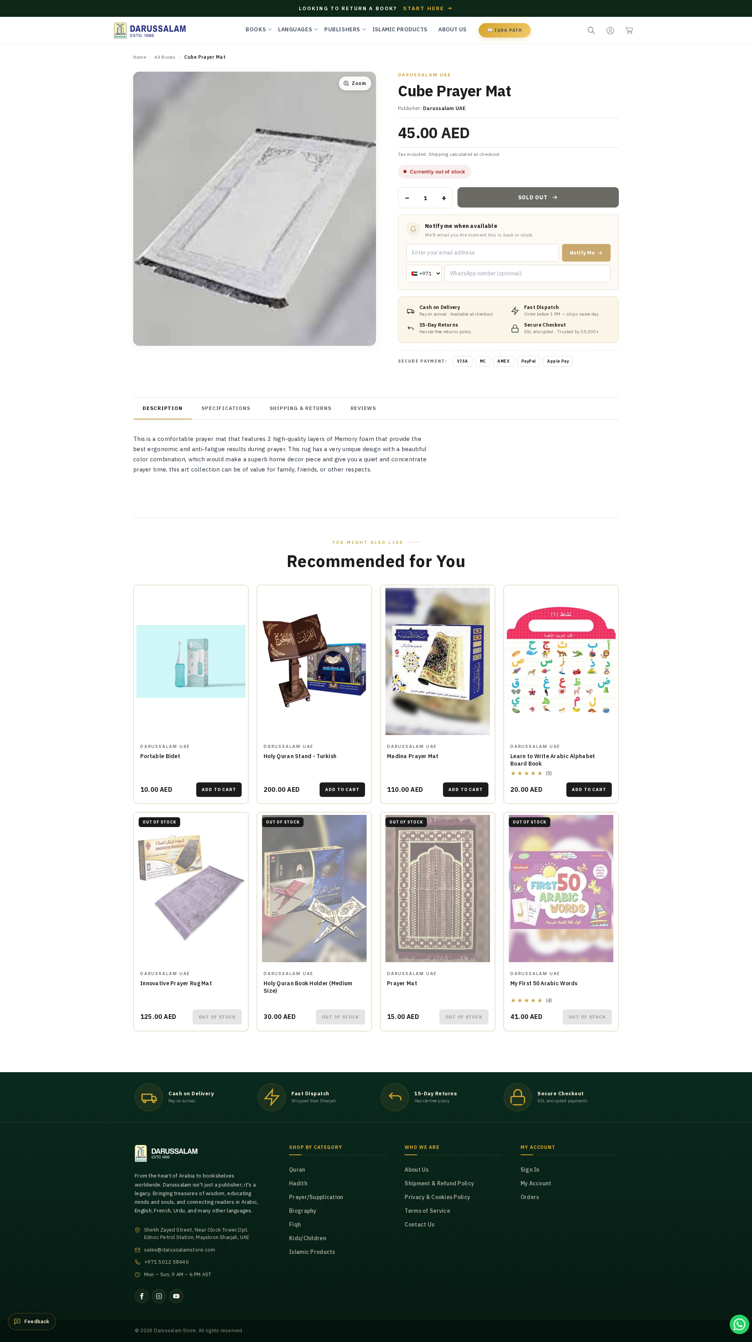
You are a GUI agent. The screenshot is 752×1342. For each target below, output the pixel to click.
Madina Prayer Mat (413, 756)
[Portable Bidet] (191, 661)
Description (163, 408)
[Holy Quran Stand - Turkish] (314, 661)
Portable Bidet (160, 756)
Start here (428, 8)
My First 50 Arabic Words (544, 983)
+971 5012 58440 (166, 1262)
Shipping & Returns (300, 408)
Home (139, 57)
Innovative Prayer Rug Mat (176, 983)
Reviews (363, 408)
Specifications (226, 408)
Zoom (359, 83)
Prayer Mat (402, 983)
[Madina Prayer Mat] (438, 661)
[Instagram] (159, 1296)
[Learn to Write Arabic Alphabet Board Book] (561, 661)
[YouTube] (176, 1296)
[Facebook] (142, 1296)
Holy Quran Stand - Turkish (300, 756)
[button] (629, 30)
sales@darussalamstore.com (179, 1249)
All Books (164, 57)
